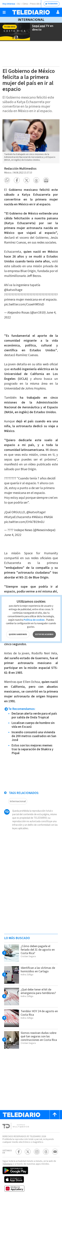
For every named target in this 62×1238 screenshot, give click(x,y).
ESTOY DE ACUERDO (44, 634)
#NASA (48, 517)
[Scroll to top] (55, 1114)
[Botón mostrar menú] (4, 12)
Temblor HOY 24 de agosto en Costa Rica (39, 1013)
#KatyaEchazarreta (17, 517)
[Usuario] (58, 12)
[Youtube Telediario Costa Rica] (55, 1152)
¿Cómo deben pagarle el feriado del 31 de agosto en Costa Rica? (38, 949)
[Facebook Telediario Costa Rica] (18, 1152)
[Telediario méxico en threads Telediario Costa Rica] (46, 1152)
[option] (31, 141)
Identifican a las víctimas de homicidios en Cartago (38, 969)
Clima (25, 3)
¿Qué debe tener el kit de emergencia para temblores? (38, 991)
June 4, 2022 (12, 535)
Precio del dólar (37, 3)
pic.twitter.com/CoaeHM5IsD (24, 304)
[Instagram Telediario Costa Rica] (37, 1152)
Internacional (31, 19)
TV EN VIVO (52, 3)
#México (37, 517)
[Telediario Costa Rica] (31, 12)
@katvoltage (13, 290)
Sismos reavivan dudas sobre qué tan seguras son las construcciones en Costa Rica (39, 1036)
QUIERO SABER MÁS (18, 634)
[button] (7, 180)
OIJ (18, 3)
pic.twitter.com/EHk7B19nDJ (24, 522)
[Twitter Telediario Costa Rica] (28, 1152)
